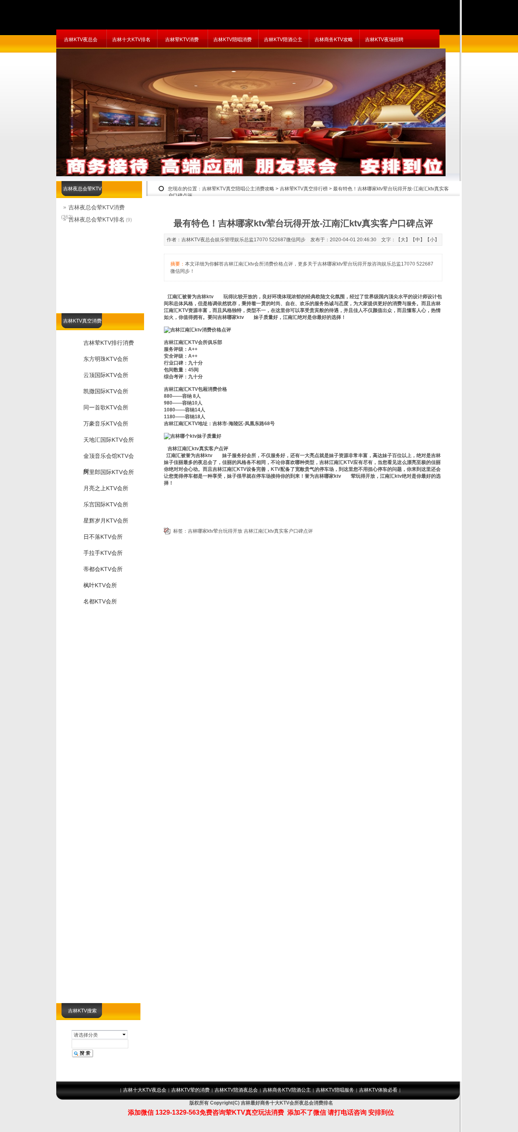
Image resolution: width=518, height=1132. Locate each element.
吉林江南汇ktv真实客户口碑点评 (278, 531)
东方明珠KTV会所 (105, 359)
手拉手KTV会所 (103, 553)
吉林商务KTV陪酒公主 (287, 1090)
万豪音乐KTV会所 (105, 423)
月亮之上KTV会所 (105, 488)
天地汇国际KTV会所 (108, 439)
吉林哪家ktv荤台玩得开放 (215, 531)
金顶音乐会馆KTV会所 (108, 458)
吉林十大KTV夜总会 (144, 1090)
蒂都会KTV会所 (103, 569)
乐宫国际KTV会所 (105, 504)
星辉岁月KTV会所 (105, 520)
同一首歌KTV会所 (105, 407)
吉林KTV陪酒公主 (283, 39)
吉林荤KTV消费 (182, 39)
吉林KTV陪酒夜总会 (236, 1090)
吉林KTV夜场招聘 (384, 39)
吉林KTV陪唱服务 (335, 1090)
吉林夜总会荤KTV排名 (96, 219)
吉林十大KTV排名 (131, 39)
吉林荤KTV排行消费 (108, 342)
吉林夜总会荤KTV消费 (96, 207)
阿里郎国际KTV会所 (108, 472)
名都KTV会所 (100, 601)
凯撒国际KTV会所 (105, 391)
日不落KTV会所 (103, 536)
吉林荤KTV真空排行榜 (304, 189)
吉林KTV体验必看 (378, 1090)
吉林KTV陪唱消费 (232, 39)
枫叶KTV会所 (100, 585)
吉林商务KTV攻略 (333, 39)
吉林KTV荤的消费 (190, 1090)
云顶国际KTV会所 (105, 375)
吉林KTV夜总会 (81, 39)
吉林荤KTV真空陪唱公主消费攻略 (238, 189)
